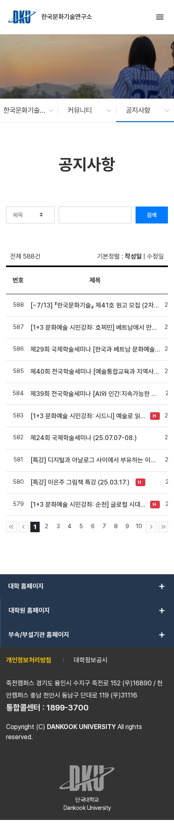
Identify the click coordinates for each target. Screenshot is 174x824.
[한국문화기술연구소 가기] (22, 17)
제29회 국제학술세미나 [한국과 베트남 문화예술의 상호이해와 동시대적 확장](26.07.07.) (95, 349)
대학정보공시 (91, 660)
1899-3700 (68, 707)
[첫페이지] (11, 527)
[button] (24, 110)
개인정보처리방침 (28, 660)
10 (139, 526)
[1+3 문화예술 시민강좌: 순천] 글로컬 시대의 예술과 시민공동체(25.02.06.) (88, 504)
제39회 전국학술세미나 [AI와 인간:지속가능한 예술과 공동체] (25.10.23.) (95, 394)
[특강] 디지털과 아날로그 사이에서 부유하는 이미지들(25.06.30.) (95, 460)
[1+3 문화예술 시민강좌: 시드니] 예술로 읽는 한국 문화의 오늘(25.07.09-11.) (88, 416)
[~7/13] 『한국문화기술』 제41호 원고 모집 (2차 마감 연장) (95, 305)
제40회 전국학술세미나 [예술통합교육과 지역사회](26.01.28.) (95, 371)
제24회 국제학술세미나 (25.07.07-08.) (83, 438)
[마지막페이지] (163, 527)
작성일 (133, 256)
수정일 (155, 256)
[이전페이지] (23, 527)
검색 (152, 215)
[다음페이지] (151, 527)
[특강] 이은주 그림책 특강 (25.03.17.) (79, 482)
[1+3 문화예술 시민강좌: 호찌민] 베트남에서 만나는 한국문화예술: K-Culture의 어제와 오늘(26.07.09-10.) (95, 327)
